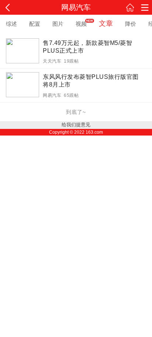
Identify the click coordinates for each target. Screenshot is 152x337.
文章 (106, 23)
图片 (57, 24)
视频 (81, 24)
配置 (34, 24)
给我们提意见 (76, 124)
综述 (11, 24)
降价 (130, 24)
